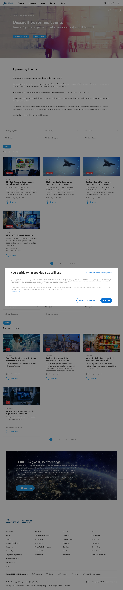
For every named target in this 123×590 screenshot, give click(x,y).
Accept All (106, 300)
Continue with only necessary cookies (100, 272)
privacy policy (15, 291)
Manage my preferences (87, 300)
